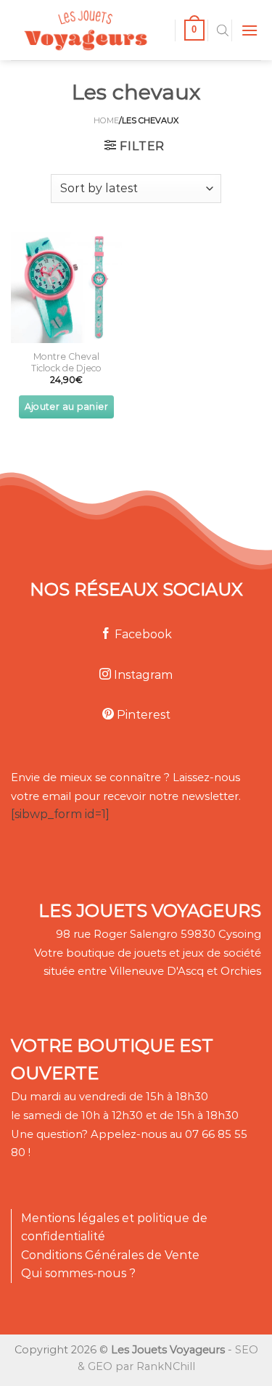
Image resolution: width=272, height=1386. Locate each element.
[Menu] (249, 30)
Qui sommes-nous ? (78, 1273)
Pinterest (142, 715)
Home (106, 120)
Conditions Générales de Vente (110, 1255)
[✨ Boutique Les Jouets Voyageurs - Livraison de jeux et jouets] (87, 30)
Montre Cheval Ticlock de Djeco (66, 362)
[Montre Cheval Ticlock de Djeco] (66, 287)
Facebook (142, 634)
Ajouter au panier (66, 406)
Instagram (142, 675)
